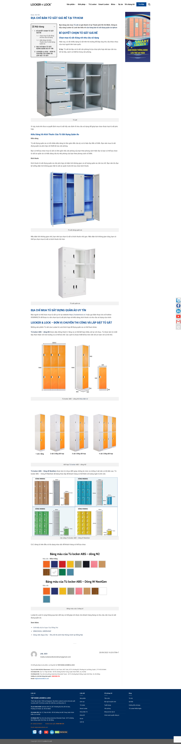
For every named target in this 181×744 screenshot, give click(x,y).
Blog (32, 15)
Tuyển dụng (107, 705)
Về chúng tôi (129, 4)
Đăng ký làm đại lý (109, 712)
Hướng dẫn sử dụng (134, 705)
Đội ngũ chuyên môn (110, 701)
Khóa (113, 4)
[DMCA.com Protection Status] (61, 732)
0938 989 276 (60, 723)
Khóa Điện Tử (83, 712)
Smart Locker (103, 4)
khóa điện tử (83, 399)
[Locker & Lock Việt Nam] (41, 4)
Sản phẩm (71, 4)
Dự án (120, 4)
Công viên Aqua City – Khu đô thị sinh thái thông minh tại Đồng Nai (58, 635)
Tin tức (37, 15)
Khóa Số (82, 715)
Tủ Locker (93, 4)
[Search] (149, 4)
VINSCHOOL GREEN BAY (42, 631)
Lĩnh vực (82, 701)
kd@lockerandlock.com (42, 678)
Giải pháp (81, 4)
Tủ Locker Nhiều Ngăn (135, 708)
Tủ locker (72, 464)
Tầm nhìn (107, 698)
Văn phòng (107, 708)
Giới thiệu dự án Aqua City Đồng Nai (45, 627)
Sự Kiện (131, 701)
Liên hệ (82, 722)
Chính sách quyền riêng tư (111, 715)
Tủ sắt (76, 25)
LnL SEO (43, 654)
